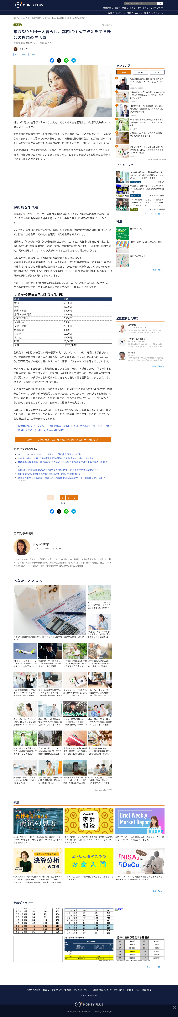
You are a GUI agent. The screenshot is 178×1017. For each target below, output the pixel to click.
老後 (129, 12)
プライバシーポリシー (82, 990)
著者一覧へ (157, 366)
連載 (117, 8)
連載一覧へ (157, 891)
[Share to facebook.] (52, 60)
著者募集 (130, 990)
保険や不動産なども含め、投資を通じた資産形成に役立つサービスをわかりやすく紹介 (61, 477)
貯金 (24, 54)
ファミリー (156, 12)
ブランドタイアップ (153, 8)
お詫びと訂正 (146, 990)
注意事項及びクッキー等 (102, 990)
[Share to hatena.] (73, 60)
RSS (137, 990)
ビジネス (120, 12)
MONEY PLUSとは (33, 990)
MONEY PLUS (18, 18)
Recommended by (100, 790)
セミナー (135, 8)
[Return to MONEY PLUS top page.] (29, 5)
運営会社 (46, 990)
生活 (110, 12)
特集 (124, 8)
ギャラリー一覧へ (154, 966)
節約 (16, 54)
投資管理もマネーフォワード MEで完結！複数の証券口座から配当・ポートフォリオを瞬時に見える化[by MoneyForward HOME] (65, 428)
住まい (138, 12)
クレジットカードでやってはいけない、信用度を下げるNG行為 (49, 454)
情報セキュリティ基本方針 (62, 990)
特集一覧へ (157, 270)
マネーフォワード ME (89, 995)
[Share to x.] (59, 60)
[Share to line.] (66, 60)
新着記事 (107, 8)
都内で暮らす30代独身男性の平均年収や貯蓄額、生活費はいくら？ (51, 473)
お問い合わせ (119, 990)
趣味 (146, 12)
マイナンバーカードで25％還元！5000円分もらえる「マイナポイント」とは (56, 458)
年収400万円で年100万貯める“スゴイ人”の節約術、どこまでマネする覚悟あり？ (58, 470)
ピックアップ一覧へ (153, 213)
